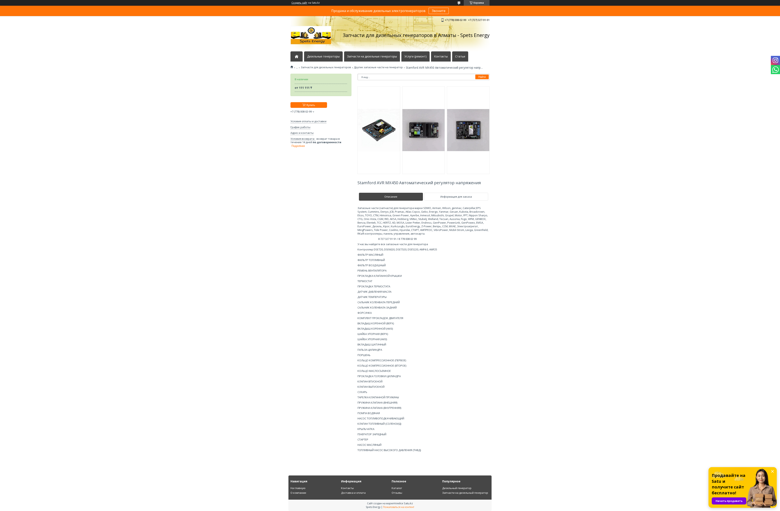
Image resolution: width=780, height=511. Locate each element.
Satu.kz (408, 503)
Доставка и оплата (353, 493)
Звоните (438, 11)
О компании (298, 493)
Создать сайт (299, 2)
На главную (298, 488)
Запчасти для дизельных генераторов (326, 67)
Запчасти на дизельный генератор (465, 493)
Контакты (441, 56)
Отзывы (397, 493)
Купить (311, 105)
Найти (482, 76)
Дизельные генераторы (323, 56)
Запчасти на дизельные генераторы (372, 56)
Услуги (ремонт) (415, 56)
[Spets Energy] (310, 35)
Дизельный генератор (456, 488)
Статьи (460, 56)
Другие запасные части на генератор (378, 67)
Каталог (397, 488)
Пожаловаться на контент (398, 507)
